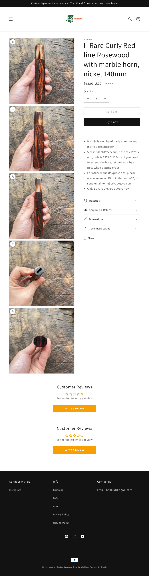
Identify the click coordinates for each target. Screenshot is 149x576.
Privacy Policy (61, 514)
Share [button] (91, 238)
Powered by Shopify (98, 567)
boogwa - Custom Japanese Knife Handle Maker (69, 567)
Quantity (88, 91)
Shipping (58, 490)
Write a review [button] (74, 408)
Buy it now (112, 122)
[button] (11, 19)
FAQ (55, 498)
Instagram (15, 490)
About (57, 506)
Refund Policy (61, 522)
